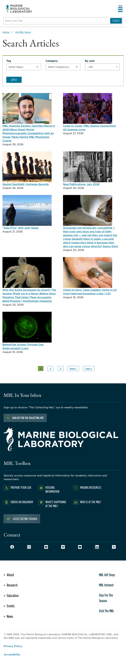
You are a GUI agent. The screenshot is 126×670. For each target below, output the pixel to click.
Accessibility (12, 654)
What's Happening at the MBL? (55, 504)
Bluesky (46, 547)
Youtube (80, 547)
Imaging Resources (90, 487)
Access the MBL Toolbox (25, 519)
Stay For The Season (106, 598)
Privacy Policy (13, 646)
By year (90, 60)
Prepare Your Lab (21, 487)
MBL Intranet (106, 585)
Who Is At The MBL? (90, 502)
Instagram (29, 547)
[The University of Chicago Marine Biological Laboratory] (19, 8)
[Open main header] (120, 9)
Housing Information (52, 489)
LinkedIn (97, 547)
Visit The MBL (106, 611)
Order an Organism (22, 502)
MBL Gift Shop (107, 575)
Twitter (114, 547)
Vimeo (63, 547)
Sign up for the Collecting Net (28, 418)
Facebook (12, 547)
